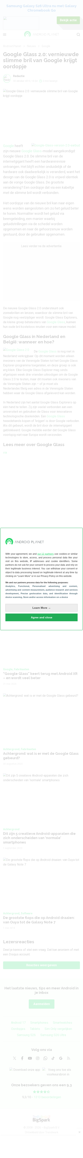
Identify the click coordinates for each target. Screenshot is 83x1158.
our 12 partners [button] (45, 554)
